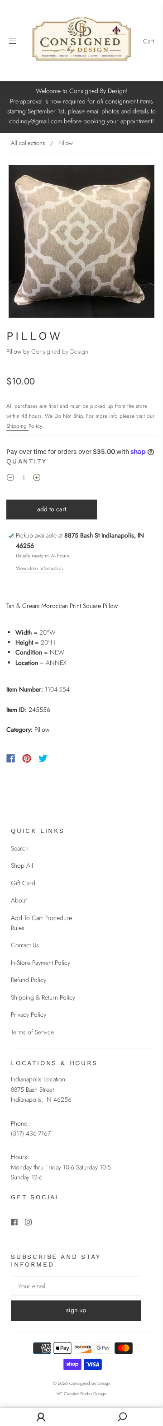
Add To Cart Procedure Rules (41, 922)
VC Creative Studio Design (81, 1393)
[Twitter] (43, 758)
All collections (28, 143)
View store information (39, 568)
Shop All (22, 865)
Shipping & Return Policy (43, 997)
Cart (148, 41)
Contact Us (25, 944)
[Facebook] (11, 758)
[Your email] (76, 1286)
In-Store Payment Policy (40, 962)
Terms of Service (32, 1032)
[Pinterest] (27, 758)
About (19, 900)
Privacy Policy (28, 1014)
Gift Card (23, 883)
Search (20, 848)
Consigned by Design (59, 351)
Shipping (17, 426)
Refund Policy (28, 979)
